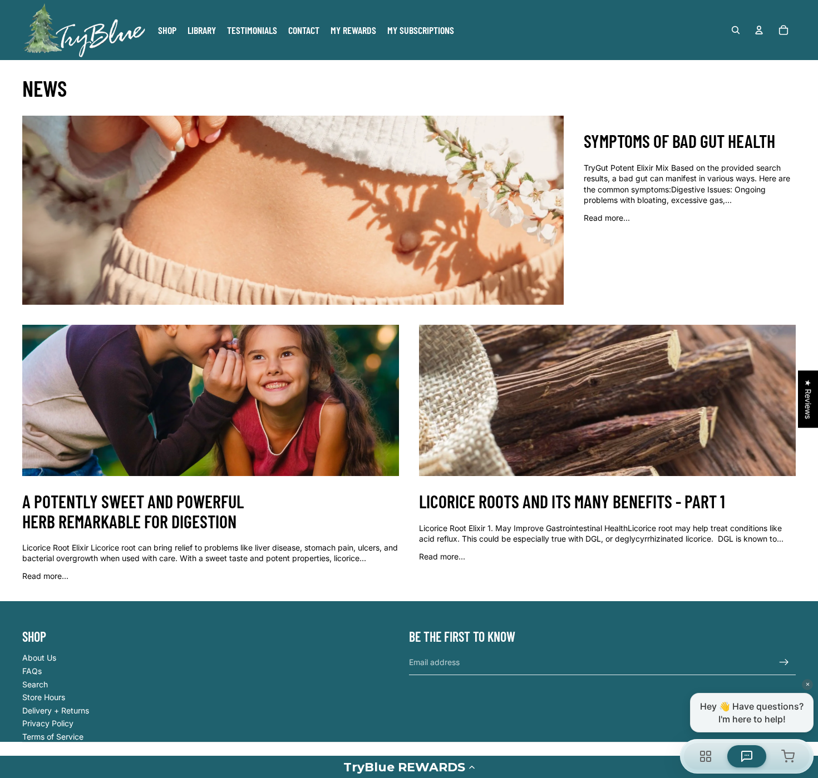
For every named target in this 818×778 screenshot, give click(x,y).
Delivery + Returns (55, 710)
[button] (409, 767)
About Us (39, 657)
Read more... (607, 217)
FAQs (32, 671)
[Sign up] (784, 662)
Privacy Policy (47, 723)
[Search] (735, 30)
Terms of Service (52, 736)
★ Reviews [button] (808, 399)
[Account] (759, 30)
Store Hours (43, 697)
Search (35, 684)
